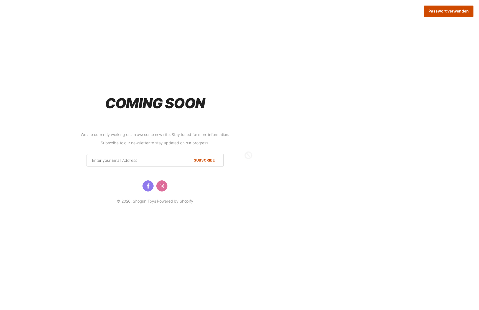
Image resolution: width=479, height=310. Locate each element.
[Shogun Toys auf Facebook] (148, 185)
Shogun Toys (144, 201)
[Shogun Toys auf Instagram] (161, 185)
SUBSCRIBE (204, 160)
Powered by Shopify (175, 201)
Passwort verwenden (449, 11)
